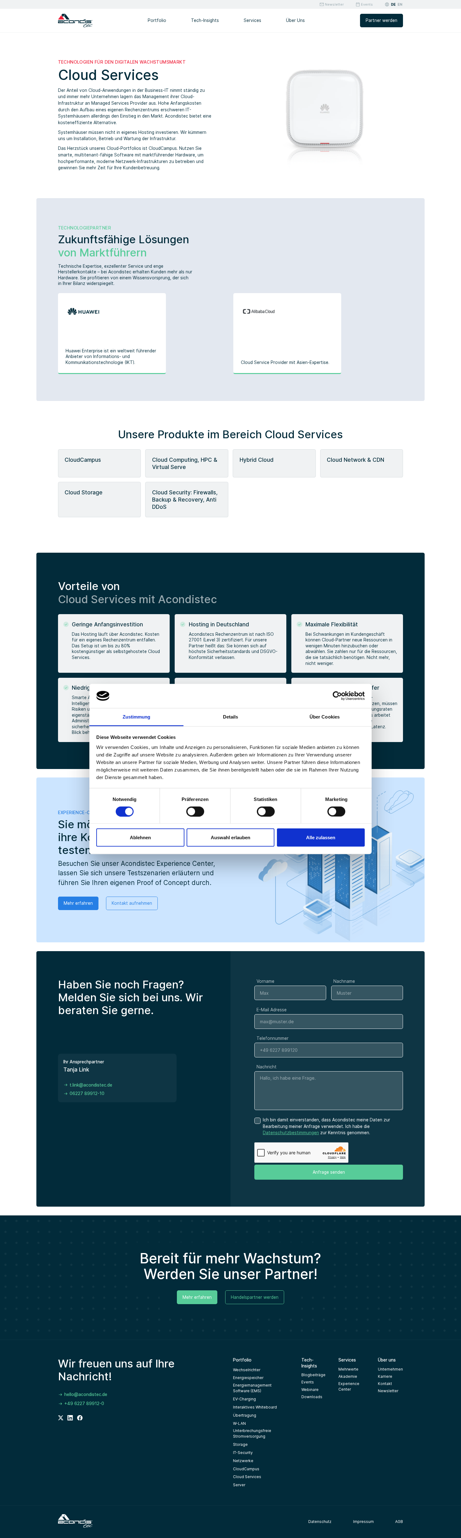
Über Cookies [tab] (325, 716)
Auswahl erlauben (230, 837)
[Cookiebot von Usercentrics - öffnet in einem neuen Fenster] (337, 696)
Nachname (344, 981)
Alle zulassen (320, 837)
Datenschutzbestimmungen (291, 1132)
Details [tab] (230, 716)
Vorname (265, 981)
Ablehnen (140, 837)
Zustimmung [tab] (137, 716)
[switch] (195, 812)
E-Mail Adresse (272, 1009)
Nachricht (267, 1066)
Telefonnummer (273, 1038)
